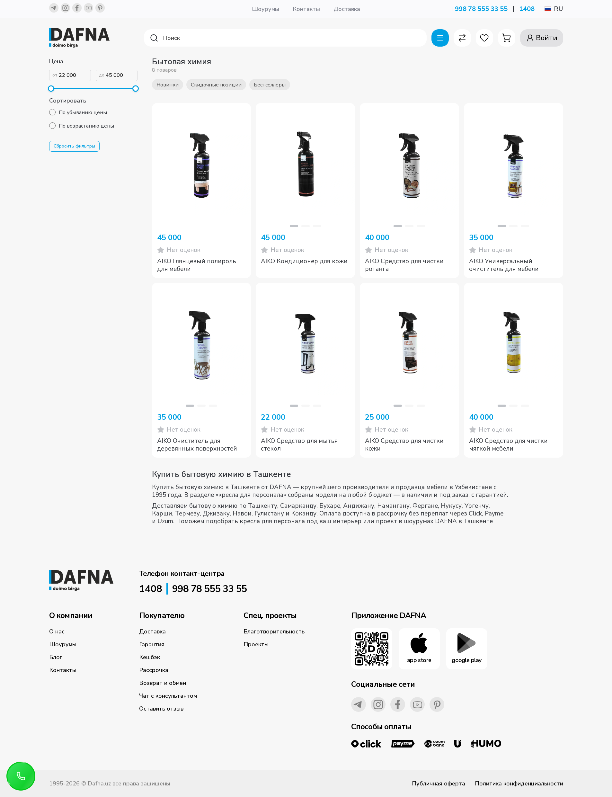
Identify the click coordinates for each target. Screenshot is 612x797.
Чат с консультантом (168, 696)
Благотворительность (274, 631)
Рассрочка (153, 670)
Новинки (167, 84)
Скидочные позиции (216, 84)
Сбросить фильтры (74, 146)
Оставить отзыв (161, 708)
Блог (55, 657)
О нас (57, 631)
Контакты (306, 9)
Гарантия (151, 644)
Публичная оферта (438, 783)
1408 (527, 8)
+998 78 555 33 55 (479, 8)
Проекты (256, 644)
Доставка (346, 9)
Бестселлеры (270, 84)
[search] (285, 38)
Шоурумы (265, 9)
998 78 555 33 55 (209, 589)
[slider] (51, 88)
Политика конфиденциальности (519, 783)
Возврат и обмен (162, 683)
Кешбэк (149, 657)
